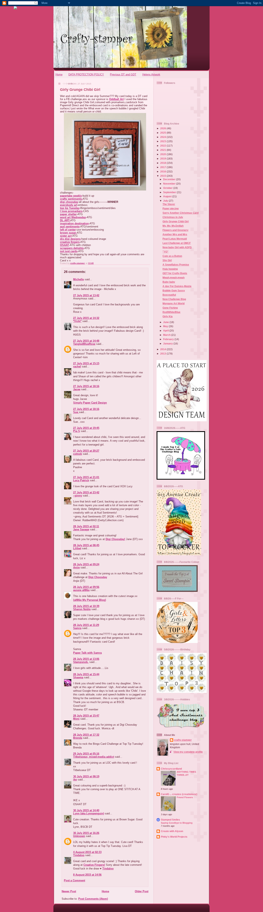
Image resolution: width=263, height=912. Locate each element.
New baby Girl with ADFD (177, 247)
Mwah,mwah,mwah (174, 277)
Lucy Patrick (81, 480)
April (166, 330)
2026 (163, 128)
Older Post (141, 891)
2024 (163, 137)
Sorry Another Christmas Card (180, 212)
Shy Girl (167, 260)
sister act (66, 235)
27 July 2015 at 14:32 (86, 318)
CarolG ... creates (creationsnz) (179, 794)
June (166, 322)
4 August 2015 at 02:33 (87, 852)
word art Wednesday (73, 217)
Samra (77, 628)
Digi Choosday (97, 577)
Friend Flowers (185, 797)
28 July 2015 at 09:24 (86, 564)
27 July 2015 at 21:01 (86, 477)
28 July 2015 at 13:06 (86, 658)
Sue (76, 412)
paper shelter (68, 214)
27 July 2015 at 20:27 (86, 450)
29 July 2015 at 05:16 (86, 753)
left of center (68, 229)
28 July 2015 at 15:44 (86, 674)
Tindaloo (78, 855)
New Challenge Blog (174, 299)
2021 (163, 150)
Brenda (77, 737)
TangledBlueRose (84, 343)
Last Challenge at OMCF (177, 243)
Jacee (76, 389)
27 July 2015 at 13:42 (86, 295)
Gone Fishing (170, 307)
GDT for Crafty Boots (175, 273)
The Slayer (169, 204)
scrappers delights (72, 248)
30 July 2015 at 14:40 (86, 810)
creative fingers (70, 242)
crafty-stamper (183, 740)
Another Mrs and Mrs (175, 234)
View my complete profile (188, 751)
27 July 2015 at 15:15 (86, 363)
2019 (163, 158)
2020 (163, 154)
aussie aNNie (81, 590)
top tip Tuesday (70, 208)
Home (58, 74)
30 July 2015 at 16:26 (86, 833)
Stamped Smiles (170, 819)
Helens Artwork (151, 74)
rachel (77, 366)
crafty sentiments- (71, 198)
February (168, 339)
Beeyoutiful (169, 294)
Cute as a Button (172, 256)
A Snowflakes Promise (176, 264)
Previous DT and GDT (123, 74)
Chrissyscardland (171, 768)
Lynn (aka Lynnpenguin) (88, 813)
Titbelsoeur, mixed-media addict (93, 756)
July (166, 200)
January (168, 343)
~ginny (77, 495)
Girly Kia (168, 316)
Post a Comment (74, 880)
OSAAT (64, 245)
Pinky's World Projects (174, 836)
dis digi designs (70, 238)
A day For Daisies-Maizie (177, 286)
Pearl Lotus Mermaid (175, 238)
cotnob (77, 453)
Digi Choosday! (115, 539)
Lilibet (77, 548)
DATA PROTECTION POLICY (86, 74)
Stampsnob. (81, 662)
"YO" (165, 251)
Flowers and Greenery (175, 230)
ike (75, 779)
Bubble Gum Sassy (174, 290)
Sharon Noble (82, 609)
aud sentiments (70, 226)
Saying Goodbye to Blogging (177, 823)
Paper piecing (171, 208)
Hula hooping (170, 269)
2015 (163, 175)
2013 (163, 353)
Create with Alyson (172, 831)
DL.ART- (65, 220)
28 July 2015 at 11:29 (86, 625)
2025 (163, 132)
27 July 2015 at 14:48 (86, 340)
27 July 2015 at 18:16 (86, 386)
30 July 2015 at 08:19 (86, 776)
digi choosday (69, 201)
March (167, 335)
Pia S (76, 431)
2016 (163, 171)
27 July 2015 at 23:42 (86, 492)
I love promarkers (71, 211)
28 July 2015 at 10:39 (86, 606)
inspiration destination (74, 223)
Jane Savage (81, 529)
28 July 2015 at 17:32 (86, 734)
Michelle (78, 279)
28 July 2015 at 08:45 (86, 545)
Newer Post (69, 891)
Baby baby (169, 282)
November (169, 183)
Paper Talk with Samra (87, 652)
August (167, 196)
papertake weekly (71, 195)
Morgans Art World (174, 303)
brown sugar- (68, 232)
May (166, 326)
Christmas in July (173, 217)
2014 (163, 349)
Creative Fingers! (94, 864)
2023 (163, 141)
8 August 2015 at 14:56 (87, 874)
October (168, 188)
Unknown (79, 836)
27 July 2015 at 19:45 (86, 427)
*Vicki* (77, 321)
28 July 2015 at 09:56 (86, 587)
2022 (163, 145)
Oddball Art (116, 99)
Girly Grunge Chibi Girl (176, 221)
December (169, 179)
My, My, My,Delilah (173, 225)
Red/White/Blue (171, 312)
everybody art (68, 205)
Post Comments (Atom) (93, 898)
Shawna (78, 677)
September (170, 192)
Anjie (76, 567)
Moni (76, 718)
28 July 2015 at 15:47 (86, 715)
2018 (163, 163)
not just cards (68, 251)
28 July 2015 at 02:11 (86, 526)
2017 (163, 167)
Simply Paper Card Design (90, 402)
